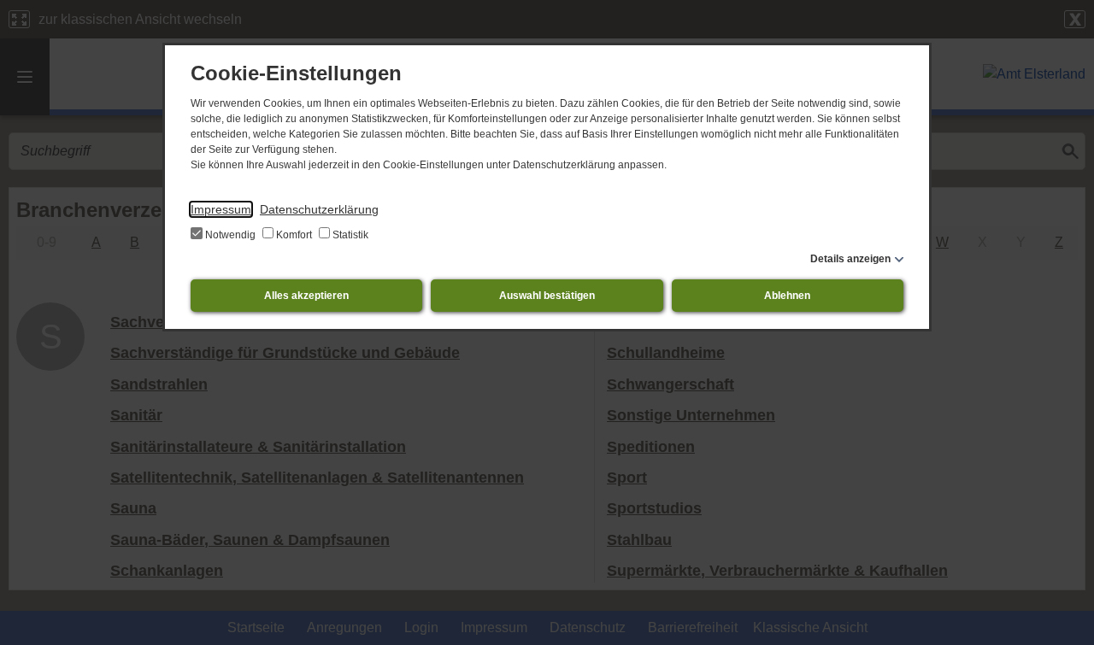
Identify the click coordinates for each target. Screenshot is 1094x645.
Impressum (221, 209)
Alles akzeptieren (306, 296)
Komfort (294, 235)
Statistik (349, 235)
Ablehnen (787, 296)
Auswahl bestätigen (547, 296)
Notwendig (230, 235)
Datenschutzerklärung (319, 209)
